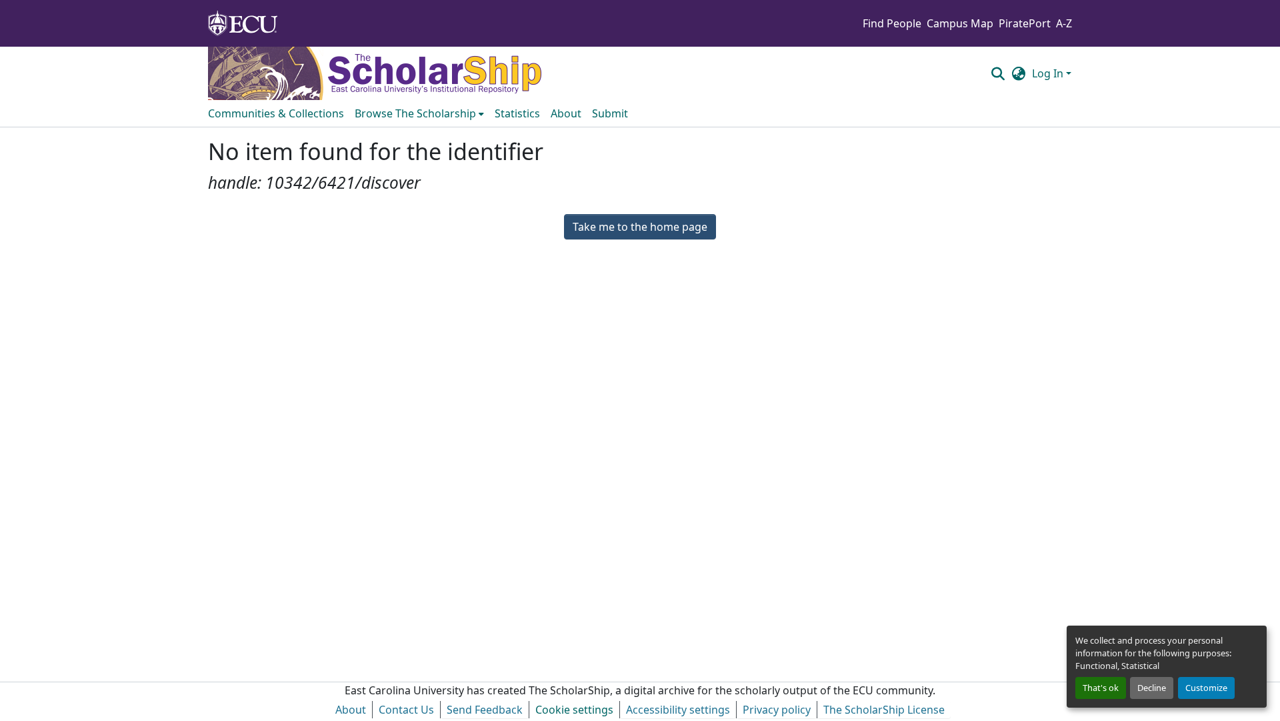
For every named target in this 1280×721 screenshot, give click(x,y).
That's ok (1101, 688)
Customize (1206, 688)
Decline (1151, 688)
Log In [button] (1049, 73)
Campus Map (960, 23)
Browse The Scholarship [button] (415, 113)
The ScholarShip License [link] (884, 709)
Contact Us (406, 709)
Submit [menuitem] (610, 113)
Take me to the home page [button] (640, 226)
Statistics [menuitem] (517, 113)
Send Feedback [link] (485, 709)
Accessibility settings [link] (678, 709)
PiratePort (1025, 23)
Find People (892, 23)
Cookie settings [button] (574, 709)
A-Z (1064, 23)
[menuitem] (419, 113)
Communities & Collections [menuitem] (276, 113)
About (350, 709)
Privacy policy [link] (777, 709)
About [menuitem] (566, 113)
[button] (997, 73)
